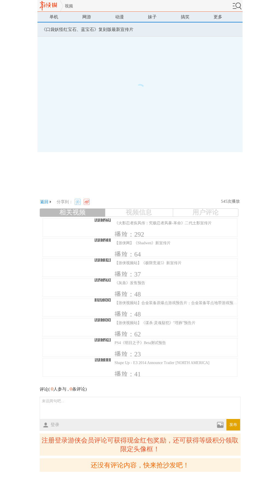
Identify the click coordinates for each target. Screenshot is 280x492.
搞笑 (185, 16)
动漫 (119, 16)
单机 (53, 16)
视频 (69, 6)
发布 (233, 425)
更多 (218, 16)
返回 (44, 202)
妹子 (152, 16)
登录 (55, 424)
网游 (86, 16)
